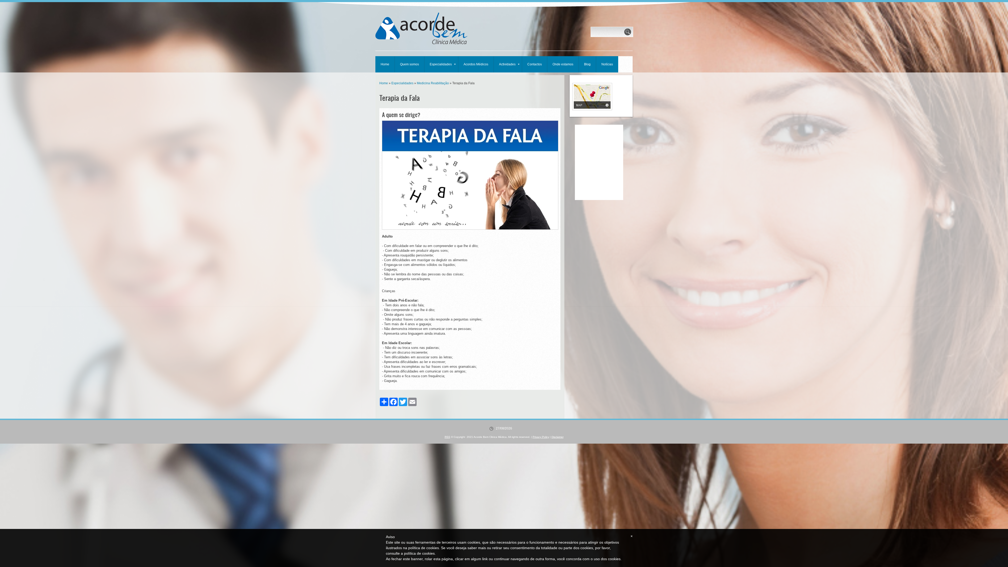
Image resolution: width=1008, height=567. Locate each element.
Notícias (607, 64)
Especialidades (441, 64)
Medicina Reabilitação (433, 83)
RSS (447, 436)
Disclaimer (558, 436)
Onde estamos (563, 64)
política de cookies (419, 553)
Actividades (507, 64)
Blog (587, 64)
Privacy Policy (541, 436)
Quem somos (409, 64)
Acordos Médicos (476, 64)
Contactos (534, 64)
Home (385, 64)
